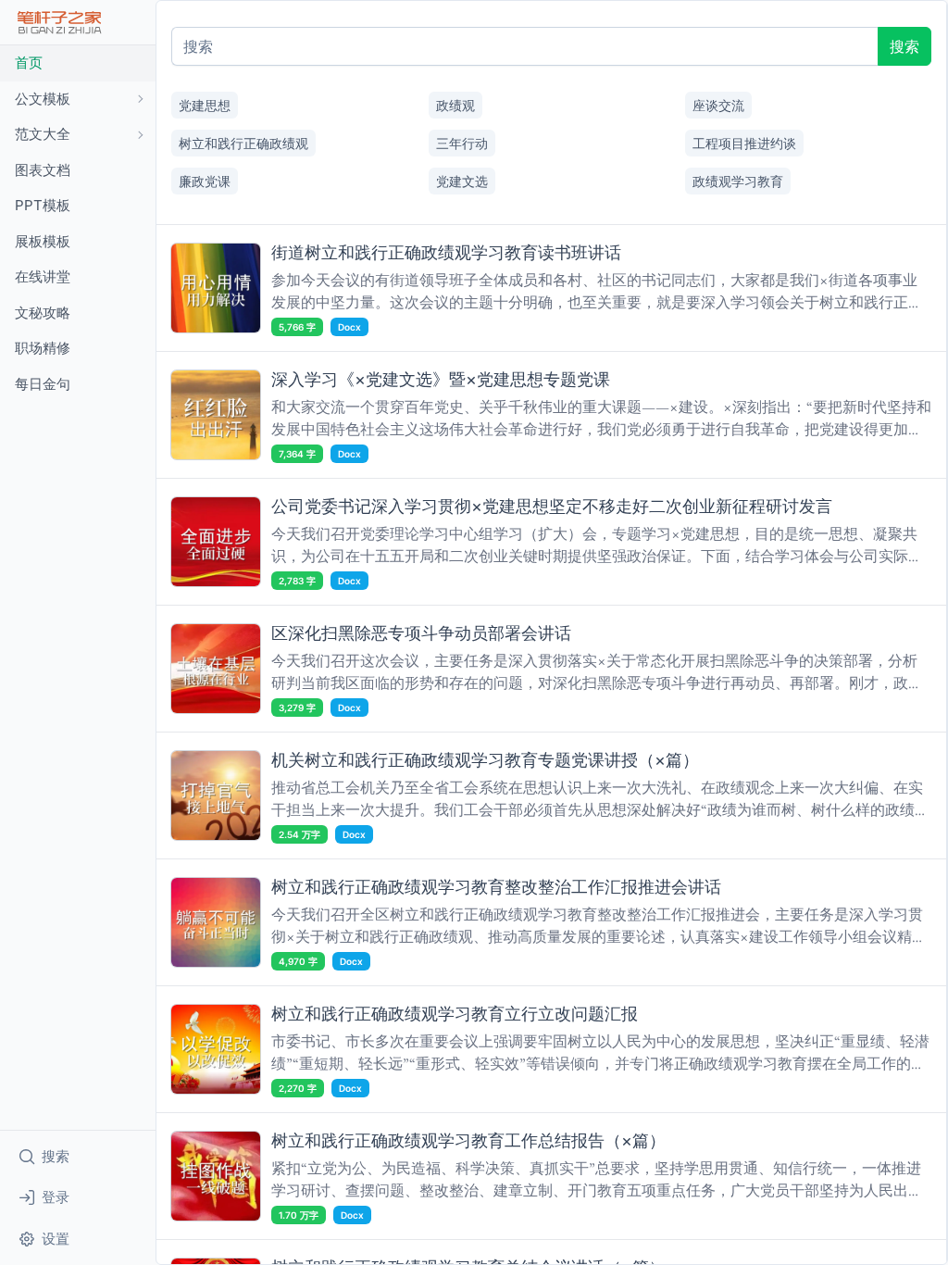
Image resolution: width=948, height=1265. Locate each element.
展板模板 (42, 241)
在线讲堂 (42, 276)
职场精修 (42, 348)
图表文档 (42, 170)
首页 (29, 62)
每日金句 (42, 384)
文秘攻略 (42, 312)
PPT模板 (42, 205)
